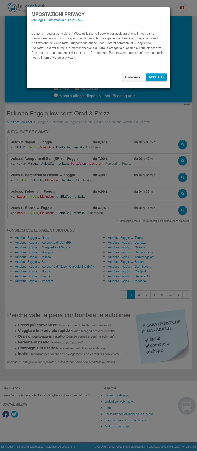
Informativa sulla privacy (65, 20)
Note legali (37, 20)
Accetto (156, 77)
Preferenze (132, 77)
